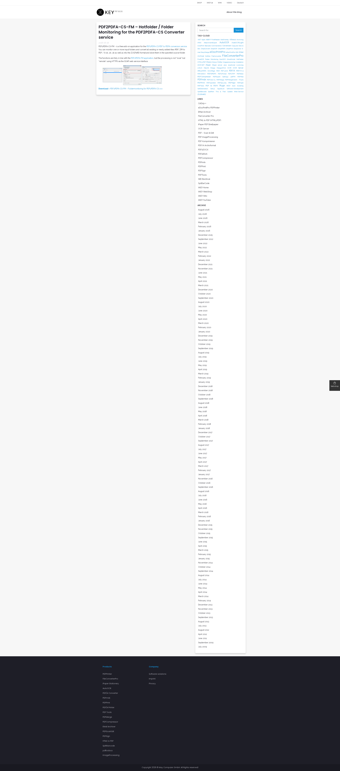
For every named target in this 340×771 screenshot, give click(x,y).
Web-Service (238, 92)
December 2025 (205, 235)
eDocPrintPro (217, 51)
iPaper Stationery (111, 683)
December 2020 (205, 289)
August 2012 (203, 630)
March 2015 (203, 550)
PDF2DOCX (201, 74)
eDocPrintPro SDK (232, 52)
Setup (212, 89)
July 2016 (202, 495)
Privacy (152, 683)
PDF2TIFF (231, 74)
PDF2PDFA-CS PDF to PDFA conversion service (166, 46)
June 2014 (202, 584)
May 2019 (202, 365)
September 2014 (205, 571)
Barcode (208, 46)
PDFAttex (240, 74)
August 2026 (203, 210)
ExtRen (208, 56)
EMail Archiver (204, 112)
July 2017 (202, 449)
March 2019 (203, 373)
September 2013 (205, 617)
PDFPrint (201, 83)
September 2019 (205, 348)
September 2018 (205, 399)
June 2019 (202, 361)
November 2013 (205, 609)
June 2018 (202, 407)
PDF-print (224, 71)
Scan (233, 86)
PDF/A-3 (239, 71)
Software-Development (235, 89)
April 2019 (202, 369)
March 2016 (203, 512)
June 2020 (202, 310)
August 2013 (203, 621)
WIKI (220, 3)
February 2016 (204, 516)
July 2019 (202, 357)
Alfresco (233, 39)
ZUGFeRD (201, 94)
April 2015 (202, 546)
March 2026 (203, 222)
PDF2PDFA (211, 74)
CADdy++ (202, 103)
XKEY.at (210, 3)
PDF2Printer (222, 74)
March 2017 (203, 466)
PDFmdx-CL (211, 80)
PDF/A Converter (110, 693)
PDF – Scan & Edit (206, 133)
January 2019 (204, 382)
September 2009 (205, 642)
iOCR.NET (201, 65)
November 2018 (205, 390)
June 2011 (202, 638)
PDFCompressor (204, 77)
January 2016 (204, 520)
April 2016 (202, 508)
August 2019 (203, 352)
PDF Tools (107, 712)
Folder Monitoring (211, 59)
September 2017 (205, 441)
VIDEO (229, 3)
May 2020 (202, 315)
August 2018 (203, 403)
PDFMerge (220, 80)
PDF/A (232, 71)
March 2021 (203, 285)
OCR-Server (203, 128)
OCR (229, 68)
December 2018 (205, 386)
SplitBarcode (202, 92)
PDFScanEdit (211, 83)
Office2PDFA (201, 71)
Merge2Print (221, 68)
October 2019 (204, 344)
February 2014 (204, 600)
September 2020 (205, 298)
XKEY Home (203, 187)
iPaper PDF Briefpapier (208, 124)
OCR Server (238, 68)
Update (230, 92)
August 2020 (203, 302)
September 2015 (205, 537)
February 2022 (204, 256)
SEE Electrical (204, 179)
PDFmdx (201, 79)
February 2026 (204, 226)
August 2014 (203, 575)
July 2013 (202, 626)
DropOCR (214, 49)
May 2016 (202, 504)
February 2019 (204, 378)
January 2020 (204, 331)
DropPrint (229, 49)
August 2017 (203, 445)
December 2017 (205, 432)
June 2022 (202, 243)
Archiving (240, 40)
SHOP (199, 3)
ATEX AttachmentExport (207, 43)
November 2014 (205, 563)
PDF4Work (202, 154)
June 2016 (202, 499)
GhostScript (231, 59)
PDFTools (200, 86)
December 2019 (205, 336)
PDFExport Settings (220, 77)
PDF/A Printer (108, 707)
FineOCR (200, 59)
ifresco (209, 62)
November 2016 (205, 478)
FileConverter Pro (206, 116)
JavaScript (231, 65)
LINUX (199, 68)
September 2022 (205, 239)
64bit (203, 40)
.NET (199, 40)
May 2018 (202, 411)
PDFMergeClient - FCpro (234, 80)
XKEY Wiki (202, 196)
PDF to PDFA (212, 86)
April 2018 (202, 415)
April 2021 (202, 281)
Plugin (222, 85)
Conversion (226, 46)
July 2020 (202, 306)
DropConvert (205, 49)
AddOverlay (224, 40)
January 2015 (204, 558)
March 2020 (203, 323)
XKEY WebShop (205, 191)
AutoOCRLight (237, 42)
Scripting (240, 86)
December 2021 (205, 264)
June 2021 (202, 273)
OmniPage (211, 71)
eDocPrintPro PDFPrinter (209, 107)
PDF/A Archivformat (207, 145)
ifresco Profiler (217, 62)
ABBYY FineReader (213, 40)
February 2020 (204, 327)
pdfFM (233, 77)
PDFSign (231, 83)
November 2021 (205, 268)
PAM (218, 71)
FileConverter (216, 56)
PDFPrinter (107, 674)
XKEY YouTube (204, 200)
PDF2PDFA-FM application (142, 58)
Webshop (335, 386)
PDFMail (240, 77)
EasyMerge (205, 52)
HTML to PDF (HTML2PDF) (209, 120)
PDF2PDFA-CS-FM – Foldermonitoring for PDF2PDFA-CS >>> (131, 89)
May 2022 (202, 247)
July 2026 (202, 214)
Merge (212, 68)
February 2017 (204, 470)
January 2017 (204, 474)
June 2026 (202, 218)
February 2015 (204, 554)
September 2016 (205, 487)
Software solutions (157, 674)
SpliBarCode (203, 183)
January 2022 (204, 260)
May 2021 (202, 277)
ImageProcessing (111, 755)
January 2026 (204, 231)
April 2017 (202, 462)
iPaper (208, 65)
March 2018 (203, 420)
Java (225, 65)
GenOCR (222, 59)
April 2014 (202, 592)
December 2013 (205, 605)
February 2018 (204, 424)
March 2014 (203, 596)
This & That (221, 92)
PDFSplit (240, 83)
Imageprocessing (229, 62)
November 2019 (205, 340)
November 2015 (205, 529)
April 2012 (202, 634)
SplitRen (211, 92)
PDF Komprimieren (206, 141)
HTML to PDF (108, 741)
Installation (239, 62)
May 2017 (202, 457)
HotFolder (239, 59)
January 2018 (204, 428)
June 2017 (202, 453)
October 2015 (204, 533)
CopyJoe (235, 46)
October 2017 (204, 436)
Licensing (239, 65)
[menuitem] (238, 2)
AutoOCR (224, 42)
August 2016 (203, 491)
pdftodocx (107, 750)
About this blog (234, 12)
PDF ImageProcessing (208, 137)
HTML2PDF (201, 62)
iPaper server (217, 65)
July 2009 (202, 647)
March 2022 (203, 252)
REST (228, 86)
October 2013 (204, 613)
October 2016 (204, 483)
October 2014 (204, 567)
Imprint (152, 678)
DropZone (237, 49)
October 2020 (204, 294)
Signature (220, 89)
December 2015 (205, 525)
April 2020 (202, 319)
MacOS (206, 68)
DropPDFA (221, 49)
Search (238, 30)
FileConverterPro (232, 55)
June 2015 (202, 541)
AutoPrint (200, 46)
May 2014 (202, 588)
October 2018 (204, 394)
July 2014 (202, 579)
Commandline (216, 46)
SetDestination (202, 89)
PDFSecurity (222, 83)
